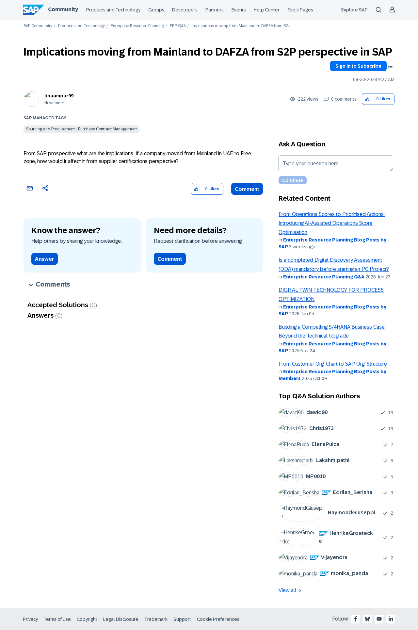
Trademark (156, 619)
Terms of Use (57, 619)
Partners (214, 9)
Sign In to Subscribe (358, 66)
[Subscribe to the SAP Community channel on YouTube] (379, 619)
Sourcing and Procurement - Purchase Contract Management (81, 129)
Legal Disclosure (120, 619)
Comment (247, 189)
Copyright (87, 619)
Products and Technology (113, 9)
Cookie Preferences (218, 619)
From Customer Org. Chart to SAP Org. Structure (333, 364)
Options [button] (390, 67)
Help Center (267, 9)
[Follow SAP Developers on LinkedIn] (391, 619)
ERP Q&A (178, 26)
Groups (156, 9)
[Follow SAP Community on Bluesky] (367, 619)
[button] (367, 99)
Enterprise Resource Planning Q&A (323, 276)
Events (239, 9)
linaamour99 (58, 95)
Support (182, 619)
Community (63, 9)
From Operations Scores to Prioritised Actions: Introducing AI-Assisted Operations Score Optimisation (332, 223)
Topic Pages (300, 9)
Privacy (30, 619)
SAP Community (38, 26)
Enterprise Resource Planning (137, 26)
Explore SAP (354, 9)
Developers (185, 9)
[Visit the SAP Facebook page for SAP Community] (355, 619)
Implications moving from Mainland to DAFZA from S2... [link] (241, 26)
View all (287, 590)
